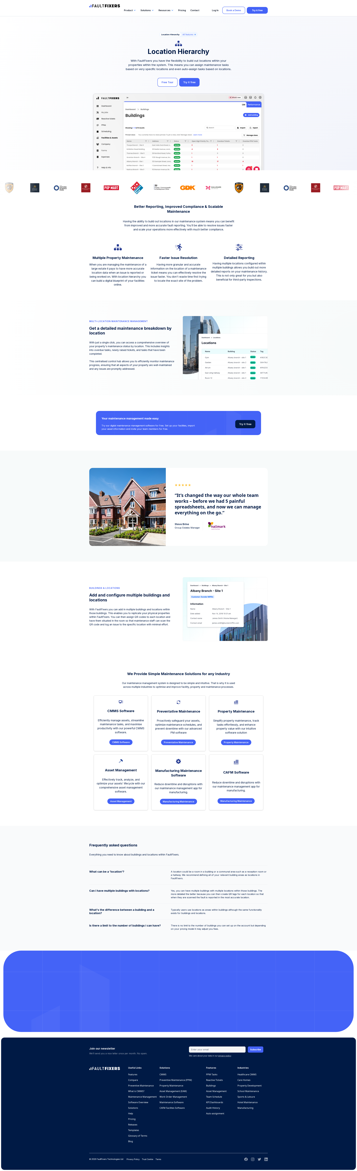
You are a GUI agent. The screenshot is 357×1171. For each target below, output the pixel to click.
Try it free (257, 10)
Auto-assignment (215, 1113)
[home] (104, 4)
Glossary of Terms (137, 1135)
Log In (215, 10)
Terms (158, 1159)
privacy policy (224, 1056)
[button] (130, 10)
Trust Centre (147, 1159)
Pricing (182, 10)
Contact (194, 10)
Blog (130, 1141)
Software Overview (138, 1102)
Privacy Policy (133, 1159)
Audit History (213, 1107)
